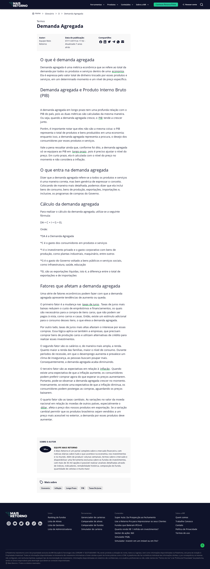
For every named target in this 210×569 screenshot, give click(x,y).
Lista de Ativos (55, 521)
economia (118, 71)
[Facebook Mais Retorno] (100, 41)
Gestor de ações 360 (124, 533)
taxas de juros (90, 304)
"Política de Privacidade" (184, 558)
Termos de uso (183, 533)
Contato (179, 525)
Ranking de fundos (57, 517)
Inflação (58, 488)
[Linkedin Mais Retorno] (105, 41)
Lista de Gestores (56, 525)
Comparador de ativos (91, 521)
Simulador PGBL (122, 537)
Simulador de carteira (91, 529)
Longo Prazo (71, 488)
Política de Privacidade (186, 529)
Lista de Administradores (60, 529)
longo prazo (79, 151)
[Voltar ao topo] (202, 545)
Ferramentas (96, 4)
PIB (101, 118)
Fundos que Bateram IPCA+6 (128, 525)
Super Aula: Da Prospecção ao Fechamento (135, 517)
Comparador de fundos (92, 525)
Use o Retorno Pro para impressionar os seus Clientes (140, 521)
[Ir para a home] (18, 4)
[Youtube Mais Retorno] (15, 523)
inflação (105, 368)
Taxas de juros (95, 488)
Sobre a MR (141, 4)
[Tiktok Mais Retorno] (34, 523)
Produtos (111, 4)
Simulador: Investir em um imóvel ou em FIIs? (136, 541)
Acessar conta (191, 4)
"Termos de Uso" (165, 558)
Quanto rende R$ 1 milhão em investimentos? (136, 529)
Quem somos (182, 517)
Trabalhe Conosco (184, 521)
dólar (44, 407)
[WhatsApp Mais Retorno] (118, 41)
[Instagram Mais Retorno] (9, 523)
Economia (45, 488)
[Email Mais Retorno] (122, 41)
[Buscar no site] (201, 4)
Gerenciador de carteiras (93, 517)
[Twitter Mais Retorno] (109, 41)
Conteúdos (125, 4)
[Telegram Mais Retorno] (113, 41)
